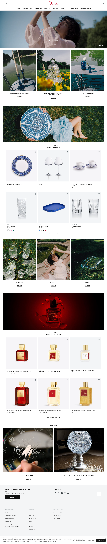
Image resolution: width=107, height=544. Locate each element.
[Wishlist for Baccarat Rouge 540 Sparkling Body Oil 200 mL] (99, 380)
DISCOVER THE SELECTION (53, 233)
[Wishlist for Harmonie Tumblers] (99, 194)
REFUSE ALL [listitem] (90, 540)
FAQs (30, 521)
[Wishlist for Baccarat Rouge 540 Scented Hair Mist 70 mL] (99, 339)
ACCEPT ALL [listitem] (101, 540)
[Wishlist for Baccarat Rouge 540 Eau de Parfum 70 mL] (67, 339)
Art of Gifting (8, 524)
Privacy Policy (57, 515)
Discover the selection (53, 417)
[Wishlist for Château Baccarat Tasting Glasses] (67, 152)
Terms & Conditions (58, 512)
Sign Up (12, 497)
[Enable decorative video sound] (100, 46)
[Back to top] (99, 494)
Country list (32, 529)
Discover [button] (19, 96)
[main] (53, 242)
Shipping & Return (9, 518)
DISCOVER (53, 44)
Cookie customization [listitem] (79, 540)
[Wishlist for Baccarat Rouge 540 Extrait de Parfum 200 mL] (35, 380)
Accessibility (32, 518)
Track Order (8, 521)
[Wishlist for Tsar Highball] (35, 194)
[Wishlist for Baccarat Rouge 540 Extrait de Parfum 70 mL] (35, 339)
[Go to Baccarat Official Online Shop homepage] (53, 4)
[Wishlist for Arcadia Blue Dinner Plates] (35, 152)
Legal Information (58, 518)
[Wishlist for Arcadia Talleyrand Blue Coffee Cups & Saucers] (99, 152)
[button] (104, 4)
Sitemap (31, 524)
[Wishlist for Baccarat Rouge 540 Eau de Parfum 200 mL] (67, 380)
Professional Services (10, 515)
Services (7, 512)
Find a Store (32, 515)
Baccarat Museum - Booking (12, 526)
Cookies (31, 526)
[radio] (8, 231)
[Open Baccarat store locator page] (3, 4)
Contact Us (32, 512)
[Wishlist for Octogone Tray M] (67, 194)
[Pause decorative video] (103, 46)
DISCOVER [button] (19, 285)
